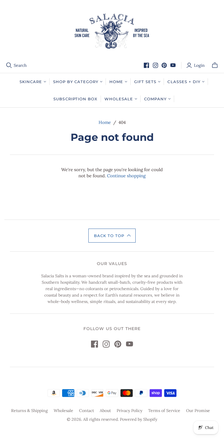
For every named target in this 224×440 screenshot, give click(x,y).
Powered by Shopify (138, 419)
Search (20, 65)
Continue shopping (126, 175)
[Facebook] (146, 65)
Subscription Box (75, 99)
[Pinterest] (164, 65)
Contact (86, 410)
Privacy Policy (129, 410)
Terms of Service (164, 410)
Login (199, 65)
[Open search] (9, 65)
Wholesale (63, 410)
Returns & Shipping (29, 410)
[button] (112, 236)
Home (105, 122)
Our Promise (198, 410)
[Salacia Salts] (112, 31)
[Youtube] (173, 65)
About (105, 410)
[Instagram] (155, 65)
